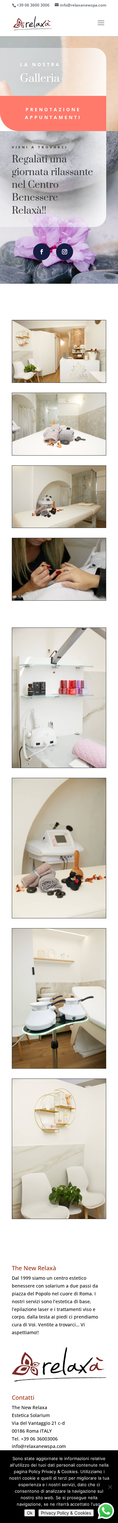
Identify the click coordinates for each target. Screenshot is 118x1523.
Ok (29, 1512)
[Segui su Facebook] (41, 251)
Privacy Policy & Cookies (66, 1512)
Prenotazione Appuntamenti (53, 113)
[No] (110, 1487)
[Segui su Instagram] (64, 251)
